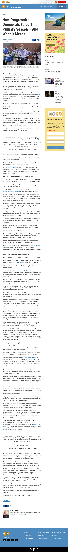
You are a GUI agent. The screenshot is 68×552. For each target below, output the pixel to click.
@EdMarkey (16, 137)
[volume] (8, 6)
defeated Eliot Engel (16, 262)
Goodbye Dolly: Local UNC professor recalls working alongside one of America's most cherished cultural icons (59, 98)
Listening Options (27, 535)
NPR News (5, 14)
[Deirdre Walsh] (6, 514)
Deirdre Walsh (10, 39)
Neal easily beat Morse (11, 167)
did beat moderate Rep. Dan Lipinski (27, 270)
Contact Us (54, 535)
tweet (35, 428)
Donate (63, 2)
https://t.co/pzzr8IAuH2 (23, 146)
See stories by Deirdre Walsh (18, 515)
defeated (30, 198)
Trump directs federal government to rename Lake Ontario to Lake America (59, 83)
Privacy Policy (41, 535)
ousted (20, 196)
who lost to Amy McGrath (29, 357)
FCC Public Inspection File (43, 532)
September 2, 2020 (32, 149)
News (56, 91)
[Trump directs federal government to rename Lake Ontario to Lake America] (49, 81)
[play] (4, 6)
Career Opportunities (28, 538)
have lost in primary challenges (11, 191)
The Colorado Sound (56, 538)
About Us (26, 532)
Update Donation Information (58, 532)
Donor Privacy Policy (42, 538)
